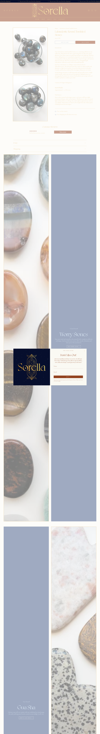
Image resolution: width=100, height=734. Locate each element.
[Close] (84, 351)
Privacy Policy (75, 379)
